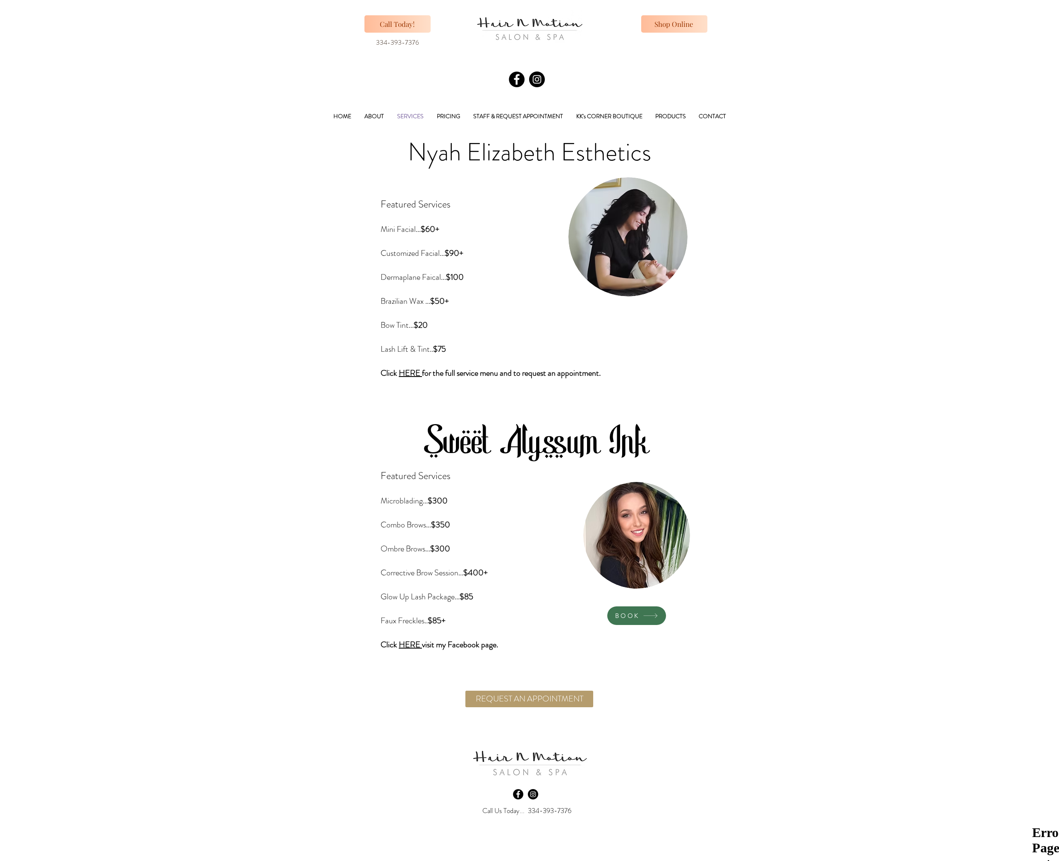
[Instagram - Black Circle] (537, 79)
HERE (410, 373)
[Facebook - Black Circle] (517, 79)
